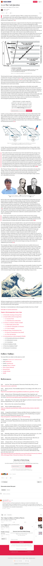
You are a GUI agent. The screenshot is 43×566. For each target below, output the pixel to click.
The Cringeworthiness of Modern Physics (12, 518)
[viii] (36, 166)
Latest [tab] (5, 514)
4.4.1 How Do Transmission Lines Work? (14, 332)
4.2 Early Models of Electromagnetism (12, 316)
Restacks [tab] (8, 489)
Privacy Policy (30, 545)
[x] (2, 208)
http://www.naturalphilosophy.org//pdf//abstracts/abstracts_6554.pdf (22, 397)
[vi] (10, 196)
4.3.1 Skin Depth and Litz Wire (12, 324)
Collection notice (32, 558)
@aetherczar (8, 361)
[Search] (41, 515)
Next (39, 481)
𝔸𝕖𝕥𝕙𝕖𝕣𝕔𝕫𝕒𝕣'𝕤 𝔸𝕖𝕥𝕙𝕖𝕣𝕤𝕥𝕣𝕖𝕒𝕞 (15, 359)
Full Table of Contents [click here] (9, 309)
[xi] (34, 220)
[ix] (16, 169)
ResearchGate (6, 369)
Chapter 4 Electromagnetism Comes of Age (11, 312)
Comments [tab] (4, 489)
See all (3, 538)
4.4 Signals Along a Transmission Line (12, 330)
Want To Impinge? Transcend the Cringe (8, 519)
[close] (32, 526)
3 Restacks (14, 474)
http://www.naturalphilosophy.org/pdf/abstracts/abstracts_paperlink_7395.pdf (20, 391)
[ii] (19, 79)
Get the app (27, 560)
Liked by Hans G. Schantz (7, 501)
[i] (14, 20)
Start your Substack (18, 560)
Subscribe (35, 1)
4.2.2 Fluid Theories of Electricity (13, 320)
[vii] (30, 196)
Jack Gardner (4, 500)
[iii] (21, 79)
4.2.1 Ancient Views (9, 318)
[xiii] (33, 298)
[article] (21, 520)
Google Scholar (6, 371)
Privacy (24, 558)
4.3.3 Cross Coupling (9, 328)
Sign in (40, 1)
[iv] (14, 121)
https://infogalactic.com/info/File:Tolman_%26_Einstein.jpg (15, 416)
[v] (20, 195)
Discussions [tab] (9, 514)
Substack (16, 563)
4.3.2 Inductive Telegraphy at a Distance (14, 326)
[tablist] (6, 490)
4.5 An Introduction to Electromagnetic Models (14, 336)
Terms (27, 558)
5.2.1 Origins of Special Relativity (10, 525)
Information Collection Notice (21, 545)
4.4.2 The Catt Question (10, 334)
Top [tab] (2, 514)
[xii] (13, 242)
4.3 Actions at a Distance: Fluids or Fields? (13, 322)
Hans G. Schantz (6, 9)
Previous (5, 481)
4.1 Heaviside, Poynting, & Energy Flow (12, 314)
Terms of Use (27, 544)
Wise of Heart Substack (8, 367)
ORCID (4, 373)
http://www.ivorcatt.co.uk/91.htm (9, 386)
